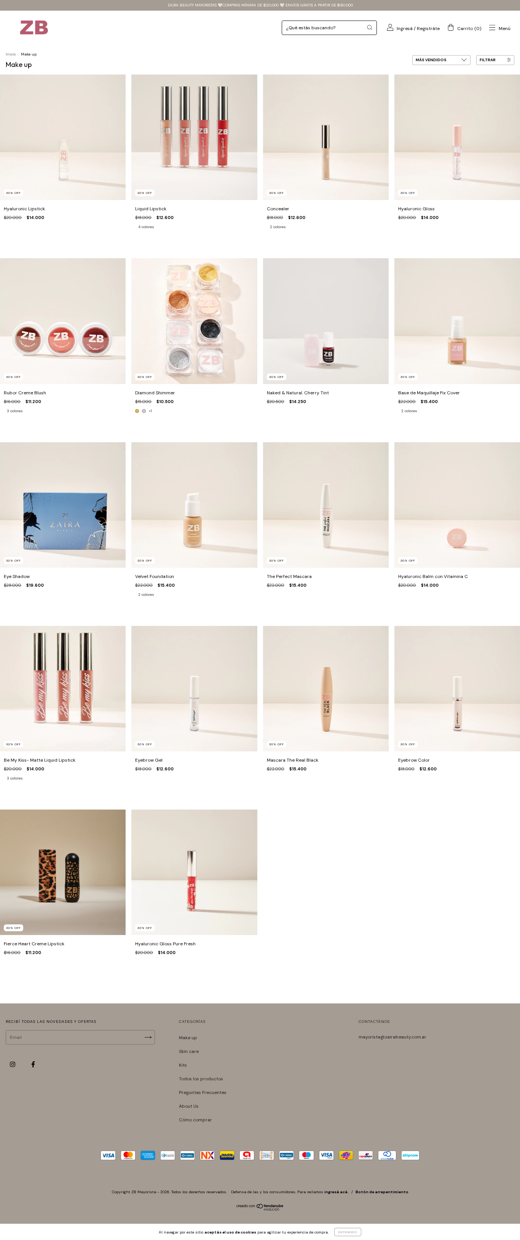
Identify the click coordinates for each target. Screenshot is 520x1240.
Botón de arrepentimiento (382, 1191)
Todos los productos (201, 1079)
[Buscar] (369, 27)
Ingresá (405, 28)
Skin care (189, 1051)
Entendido (347, 1232)
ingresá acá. (336, 1191)
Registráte (428, 28)
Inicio (11, 54)
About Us (189, 1106)
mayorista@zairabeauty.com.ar (392, 1037)
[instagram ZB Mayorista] (13, 1065)
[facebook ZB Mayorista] (33, 1065)
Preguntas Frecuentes (203, 1092)
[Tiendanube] (260, 1209)
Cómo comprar (195, 1120)
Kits (183, 1065)
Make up (188, 1038)
